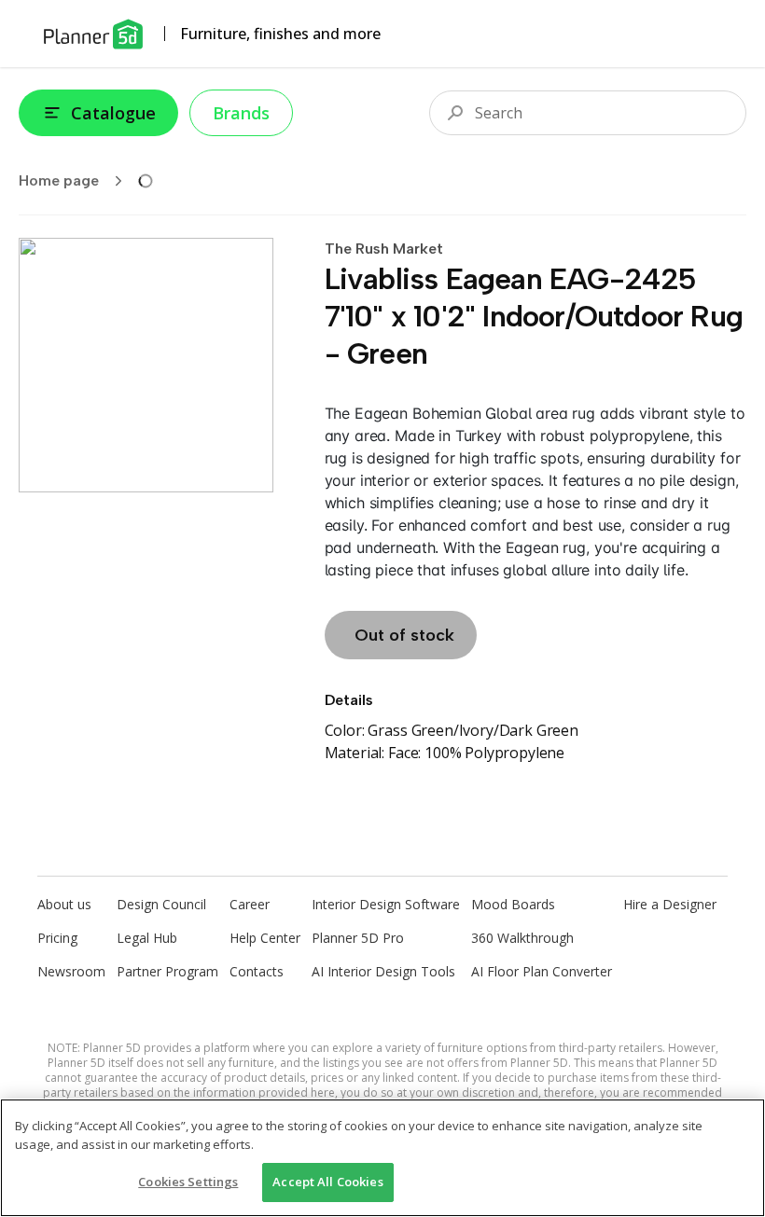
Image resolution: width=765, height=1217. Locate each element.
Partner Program (167, 971)
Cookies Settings (188, 1181)
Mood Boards (513, 904)
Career (250, 904)
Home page (59, 180)
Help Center (265, 938)
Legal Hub (147, 938)
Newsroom (71, 971)
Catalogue (113, 113)
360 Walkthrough (522, 938)
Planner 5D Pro (358, 938)
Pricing (57, 938)
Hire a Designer (669, 904)
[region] (382, 1158)
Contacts (257, 971)
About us (64, 904)
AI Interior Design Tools (383, 971)
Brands (241, 113)
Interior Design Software (386, 904)
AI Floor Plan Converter (541, 971)
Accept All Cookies (327, 1181)
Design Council (161, 904)
